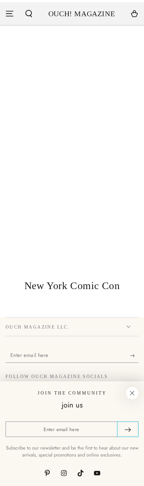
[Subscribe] (134, 355)
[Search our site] (28, 14)
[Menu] (9, 14)
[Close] (132, 393)
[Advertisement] (72, 186)
